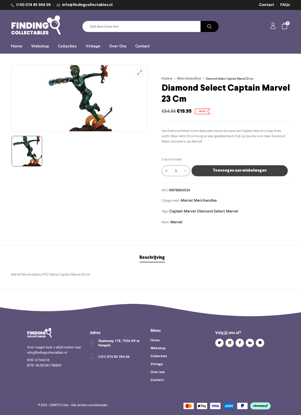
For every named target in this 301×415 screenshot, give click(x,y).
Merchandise (189, 79)
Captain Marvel (182, 211)
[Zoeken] (210, 26)
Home (167, 79)
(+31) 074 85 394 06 (33, 5)
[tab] (152, 258)
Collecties (158, 356)
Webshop (158, 348)
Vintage (156, 364)
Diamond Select (211, 211)
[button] (284, 26)
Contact (266, 5)
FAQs (285, 5)
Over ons (157, 372)
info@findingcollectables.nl (87, 5)
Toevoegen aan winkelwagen (240, 171)
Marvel (187, 200)
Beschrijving (152, 257)
